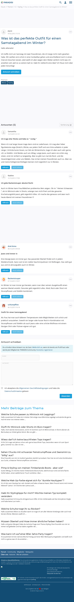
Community (11, 552)
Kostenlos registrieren (44, 350)
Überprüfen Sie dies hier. (54, 573)
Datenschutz (36, 585)
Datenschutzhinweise (13, 391)
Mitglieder (20, 552)
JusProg (33, 579)
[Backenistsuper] (4, 279)
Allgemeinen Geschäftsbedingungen (33, 388)
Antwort (5, 363)
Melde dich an (37, 347)
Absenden (65, 396)
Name (4, 356)
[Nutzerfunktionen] (65, 2)
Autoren (12, 554)
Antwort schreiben (11, 72)
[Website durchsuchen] (60, 2)
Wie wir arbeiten (22, 554)
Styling (20, 7)
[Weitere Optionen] (70, 31)
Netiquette (29, 552)
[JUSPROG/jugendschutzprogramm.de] (8, 578)
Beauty (4, 83)
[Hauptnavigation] (70, 2)
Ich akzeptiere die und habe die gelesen (32, 389)
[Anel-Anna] (4, 247)
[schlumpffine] (4, 305)
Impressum (27, 585)
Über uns (4, 554)
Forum (3, 7)
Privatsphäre (46, 585)
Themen (10, 7)
